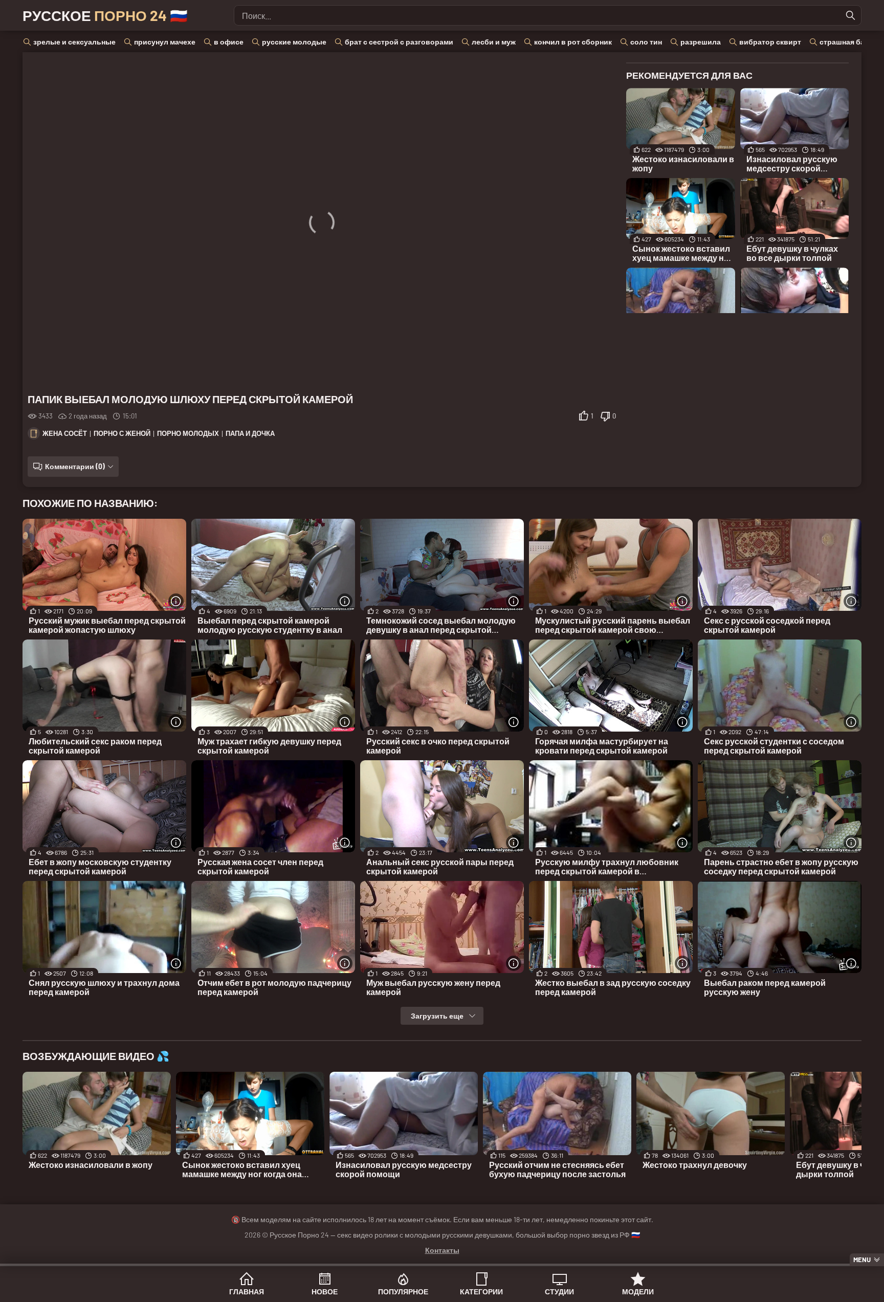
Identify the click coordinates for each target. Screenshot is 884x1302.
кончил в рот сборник (573, 41)
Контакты (442, 1250)
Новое (325, 1291)
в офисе (229, 41)
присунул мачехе (164, 41)
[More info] (176, 601)
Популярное (403, 1291)
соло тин (646, 41)
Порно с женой (122, 433)
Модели (638, 1291)
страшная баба (846, 41)
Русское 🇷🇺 (105, 15)
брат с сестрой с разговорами (399, 41)
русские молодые (294, 41)
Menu (862, 1259)
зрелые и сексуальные (74, 41)
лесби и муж (494, 41)
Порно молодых (188, 433)
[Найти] (850, 15)
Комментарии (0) (75, 466)
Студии (559, 1291)
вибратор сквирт (770, 41)
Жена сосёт (64, 433)
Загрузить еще (437, 1015)
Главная (246, 1291)
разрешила (700, 41)
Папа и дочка (250, 433)
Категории (481, 1291)
